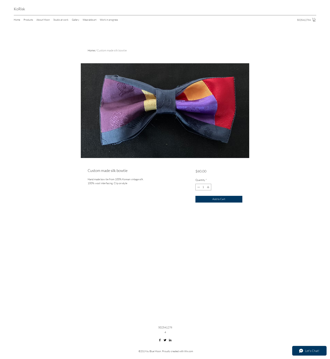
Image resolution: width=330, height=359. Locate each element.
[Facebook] (160, 340)
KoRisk (19, 9)
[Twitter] (165, 340)
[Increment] (208, 187)
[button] (314, 19)
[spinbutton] (203, 187)
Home (91, 50)
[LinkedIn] (170, 340)
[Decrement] (198, 187)
